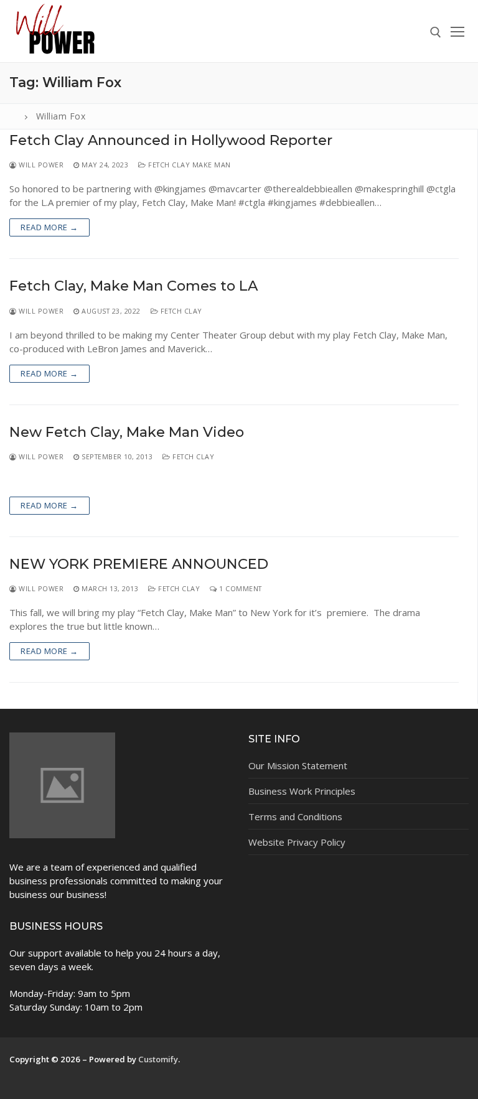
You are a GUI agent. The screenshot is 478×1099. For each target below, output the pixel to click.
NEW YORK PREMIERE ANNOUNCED (138, 564)
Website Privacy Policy (296, 842)
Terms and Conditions (295, 816)
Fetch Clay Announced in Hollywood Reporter (170, 140)
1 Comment (239, 588)
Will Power (40, 164)
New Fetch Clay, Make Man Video (126, 432)
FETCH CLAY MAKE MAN (188, 164)
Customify (158, 1059)
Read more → (49, 227)
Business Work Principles (301, 791)
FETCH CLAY (180, 311)
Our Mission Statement (297, 765)
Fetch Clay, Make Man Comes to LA (133, 286)
